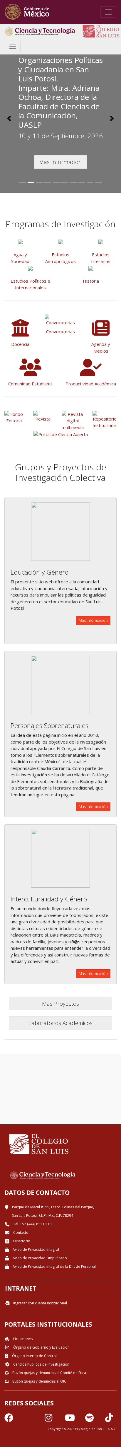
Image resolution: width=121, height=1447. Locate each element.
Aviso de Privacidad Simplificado (39, 1257)
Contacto (20, 1232)
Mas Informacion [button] (60, 161)
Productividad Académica (90, 384)
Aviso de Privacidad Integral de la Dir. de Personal (54, 1266)
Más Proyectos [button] (60, 1003)
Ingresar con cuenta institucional (39, 1303)
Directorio (21, 1240)
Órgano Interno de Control (34, 1355)
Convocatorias (60, 331)
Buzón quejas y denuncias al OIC (38, 1381)
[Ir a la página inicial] (27, 11)
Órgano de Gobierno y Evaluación (41, 1347)
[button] (9, 118)
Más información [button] (93, 620)
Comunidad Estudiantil (30, 384)
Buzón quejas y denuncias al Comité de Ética (48, 1372)
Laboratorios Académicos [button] (60, 1022)
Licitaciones (22, 1338)
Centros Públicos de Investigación (40, 1364)
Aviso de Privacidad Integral (35, 1249)
